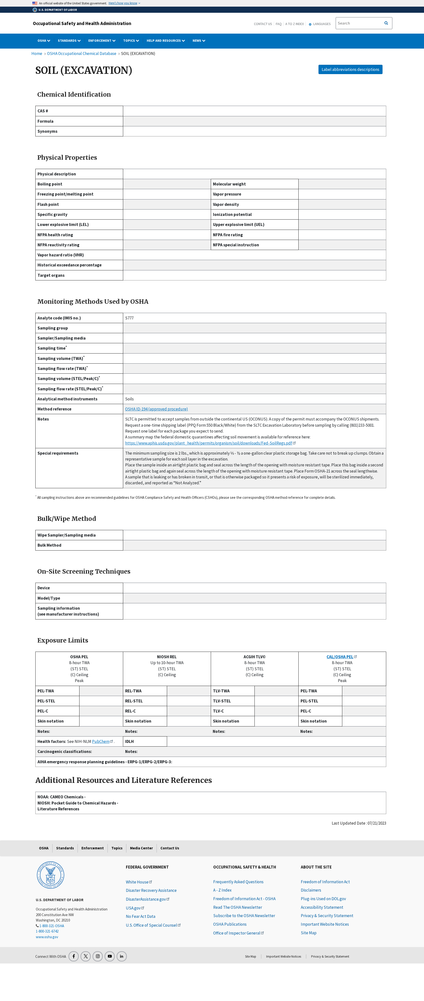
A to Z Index (294, 24)
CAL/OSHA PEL (340, 656)
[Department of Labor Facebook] (73, 956)
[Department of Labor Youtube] (110, 956)
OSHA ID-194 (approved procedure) (156, 409)
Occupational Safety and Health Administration (82, 23)
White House (137, 882)
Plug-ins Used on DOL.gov (323, 898)
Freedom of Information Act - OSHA (244, 898)
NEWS (197, 40)
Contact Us (263, 24)
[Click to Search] (386, 23)
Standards (67, 40)
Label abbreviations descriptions (350, 69)
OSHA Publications (230, 924)
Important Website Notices (325, 924)
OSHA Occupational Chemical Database (81, 53)
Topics (129, 40)
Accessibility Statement (322, 907)
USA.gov (133, 908)
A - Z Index (222, 890)
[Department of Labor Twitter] (85, 956)
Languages (322, 24)
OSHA (42, 40)
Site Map (309, 932)
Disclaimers (311, 890)
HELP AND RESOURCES (164, 40)
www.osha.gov (47, 937)
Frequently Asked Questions (238, 881)
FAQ (279, 24)
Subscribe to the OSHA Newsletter (244, 915)
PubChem (100, 741)
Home (36, 53)
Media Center (141, 848)
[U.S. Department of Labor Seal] (50, 874)
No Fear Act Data (140, 916)
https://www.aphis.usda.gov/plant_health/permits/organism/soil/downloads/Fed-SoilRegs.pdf (208, 443)
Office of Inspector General (236, 933)
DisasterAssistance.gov (146, 899)
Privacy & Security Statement (327, 915)
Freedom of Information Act (325, 881)
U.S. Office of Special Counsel (151, 925)
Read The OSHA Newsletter (237, 907)
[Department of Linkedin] (122, 956)
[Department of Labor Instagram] (98, 956)
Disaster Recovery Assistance (151, 890)
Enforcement (100, 40)
